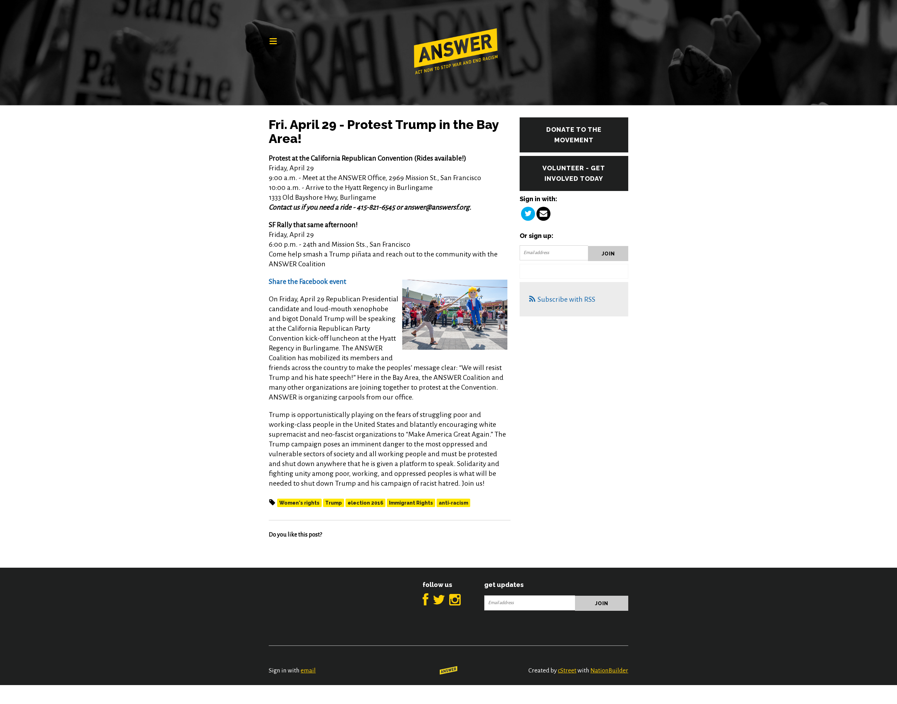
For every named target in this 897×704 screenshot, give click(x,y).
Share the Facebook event (307, 281)
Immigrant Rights (411, 503)
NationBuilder (609, 670)
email (308, 670)
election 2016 (365, 503)
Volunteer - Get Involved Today (573, 173)
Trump (333, 503)
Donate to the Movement (574, 135)
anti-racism (453, 503)
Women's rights (299, 503)
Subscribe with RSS (566, 299)
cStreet (567, 670)
